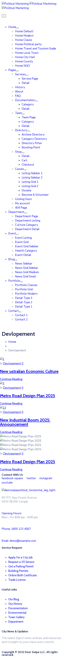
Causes (19, 169)
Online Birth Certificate (22, 575)
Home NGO (22, 66)
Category (28, 104)
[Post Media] (2, 359)
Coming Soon (23, 199)
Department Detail (27, 229)
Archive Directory (33, 134)
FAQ (18, 96)
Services (20, 74)
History (20, 87)
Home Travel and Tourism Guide (35, 48)
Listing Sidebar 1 (32, 173)
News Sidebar (23, 263)
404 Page (21, 208)
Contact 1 (21, 315)
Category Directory (34, 139)
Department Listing (27, 220)
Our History (15, 603)
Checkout (28, 165)
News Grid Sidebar (26, 268)
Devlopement (12, 363)
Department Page (26, 216)
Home (12, 27)
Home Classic (23, 40)
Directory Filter (32, 143)
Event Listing (23, 238)
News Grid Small (25, 276)
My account (22, 203)
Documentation (25, 100)
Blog (11, 259)
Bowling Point (31, 147)
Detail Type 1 (23, 306)
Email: (19, 541)
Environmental (17, 612)
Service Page (30, 79)
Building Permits (18, 570)
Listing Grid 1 (30, 182)
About (19, 91)
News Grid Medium (27, 272)
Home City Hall (25, 57)
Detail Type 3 (23, 298)
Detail (26, 83)
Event (12, 233)
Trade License (17, 579)
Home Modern (24, 36)
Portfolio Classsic (26, 285)
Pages (12, 70)
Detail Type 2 (23, 302)
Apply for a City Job (20, 557)
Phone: (16, 529)
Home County (24, 61)
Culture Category (26, 225)
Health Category (26, 251)
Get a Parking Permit (21, 566)
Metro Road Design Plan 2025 (27, 395)
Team (18, 113)
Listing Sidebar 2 (32, 177)
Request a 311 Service (21, 562)
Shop (18, 152)
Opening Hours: (12, 513)
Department (16, 212)
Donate (26, 190)
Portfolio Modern (26, 294)
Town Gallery (16, 617)
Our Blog (13, 599)
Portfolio (14, 281)
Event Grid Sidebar (26, 246)
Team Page (29, 117)
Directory (21, 130)
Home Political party (28, 44)
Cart (24, 160)
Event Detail (23, 255)
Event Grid (21, 242)
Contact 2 (21, 319)
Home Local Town (26, 53)
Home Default (24, 31)
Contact (13, 311)
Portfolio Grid (24, 289)
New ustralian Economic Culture (29, 371)
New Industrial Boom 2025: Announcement (25, 422)
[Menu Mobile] (4, 16)
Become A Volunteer (35, 195)
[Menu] (17, 27)
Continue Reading (11, 379)
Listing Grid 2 (30, 186)
